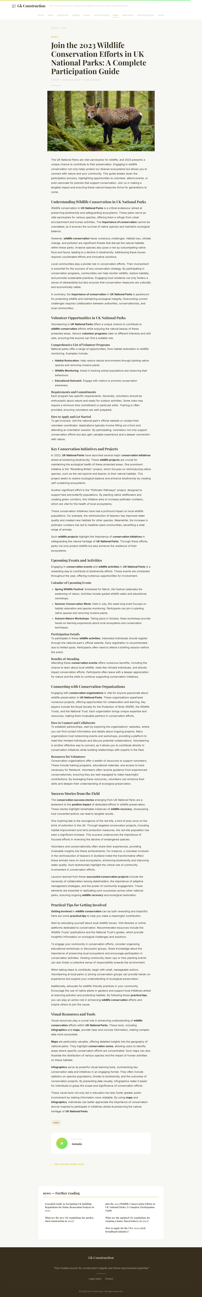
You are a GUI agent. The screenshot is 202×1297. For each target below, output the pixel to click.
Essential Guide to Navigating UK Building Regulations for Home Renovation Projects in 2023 (69, 1207)
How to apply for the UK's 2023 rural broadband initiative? (125, 1230)
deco (50, 15)
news (115, 15)
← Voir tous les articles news (67, 1164)
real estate (127, 15)
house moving (101, 15)
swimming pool (145, 15)
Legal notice (95, 1278)
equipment (62, 15)
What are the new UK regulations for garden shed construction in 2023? (69, 1219)
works (161, 15)
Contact (109, 1278)
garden (76, 15)
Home (41, 15)
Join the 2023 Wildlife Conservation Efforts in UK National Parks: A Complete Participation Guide (130, 1207)
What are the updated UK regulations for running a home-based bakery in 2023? (127, 1219)
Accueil (54, 28)
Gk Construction (28, 5)
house (86, 15)
